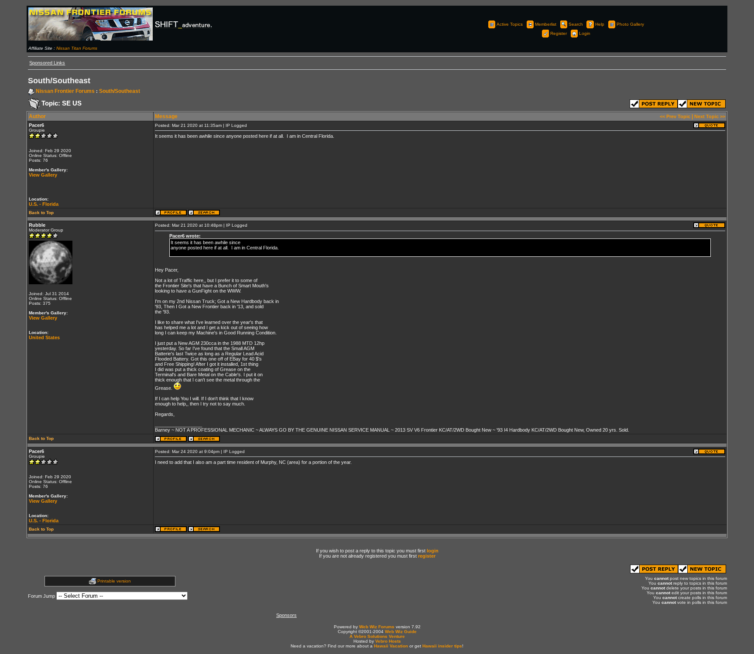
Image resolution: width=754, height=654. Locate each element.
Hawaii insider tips (442, 646)
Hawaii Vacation (391, 646)
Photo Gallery (630, 24)
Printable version (114, 581)
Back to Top (41, 212)
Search (576, 24)
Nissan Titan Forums (76, 48)
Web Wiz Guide (401, 631)
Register (558, 33)
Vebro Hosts (388, 641)
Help (599, 24)
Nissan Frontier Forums (65, 91)
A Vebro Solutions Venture (377, 636)
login (433, 550)
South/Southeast (119, 91)
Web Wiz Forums (376, 626)
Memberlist (545, 24)
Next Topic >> (709, 116)
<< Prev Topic (675, 116)
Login (584, 33)
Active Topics (510, 24)
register (426, 556)
